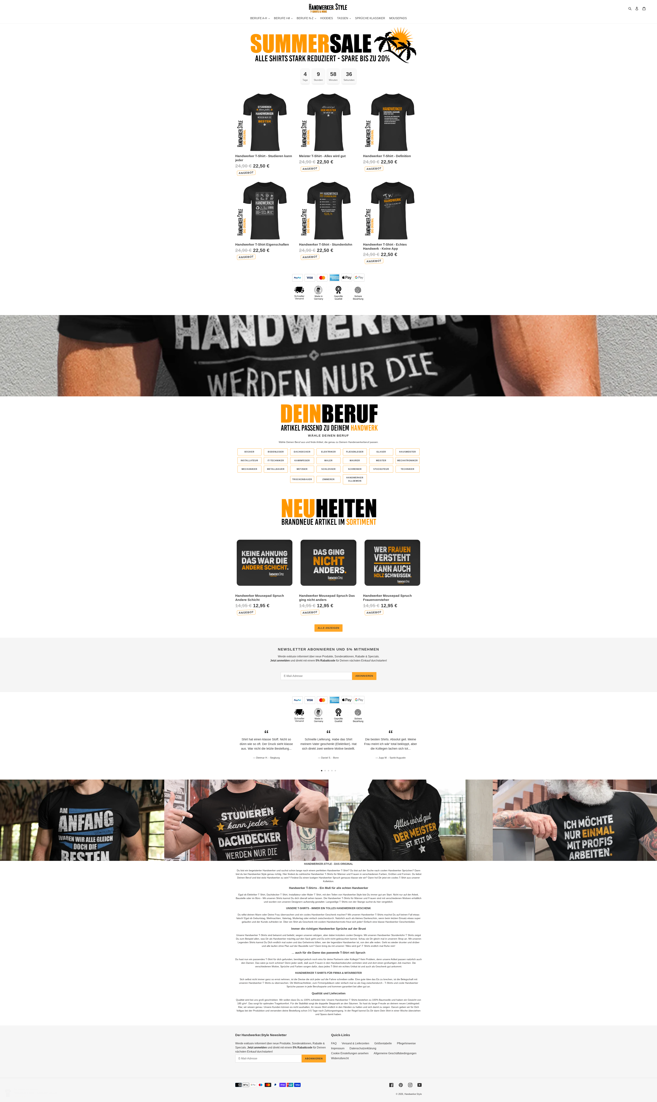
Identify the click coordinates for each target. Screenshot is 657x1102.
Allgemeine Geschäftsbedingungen (395, 1053)
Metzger (302, 469)
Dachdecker (302, 452)
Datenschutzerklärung (363, 1048)
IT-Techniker (276, 460)
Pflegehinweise (406, 1043)
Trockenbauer (302, 479)
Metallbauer (276, 469)
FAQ (334, 1043)
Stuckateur (381, 469)
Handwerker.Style (413, 1094)
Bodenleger (276, 452)
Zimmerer (328, 479)
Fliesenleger (355, 452)
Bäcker (249, 452)
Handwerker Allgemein (354, 479)
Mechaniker (249, 469)
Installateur (249, 460)
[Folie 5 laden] (335, 770)
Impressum (337, 1048)
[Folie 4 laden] (332, 770)
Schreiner (355, 469)
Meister (381, 460)
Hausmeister (407, 452)
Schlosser (328, 469)
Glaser (381, 452)
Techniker (407, 469)
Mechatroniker (407, 460)
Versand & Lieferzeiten (355, 1043)
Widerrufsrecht (340, 1058)
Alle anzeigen (328, 628)
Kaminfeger (302, 460)
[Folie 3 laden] (328, 770)
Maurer (355, 460)
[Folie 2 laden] (325, 770)
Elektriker (328, 452)
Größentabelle (383, 1043)
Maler (328, 460)
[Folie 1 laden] (321, 770)
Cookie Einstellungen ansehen (350, 1053)
